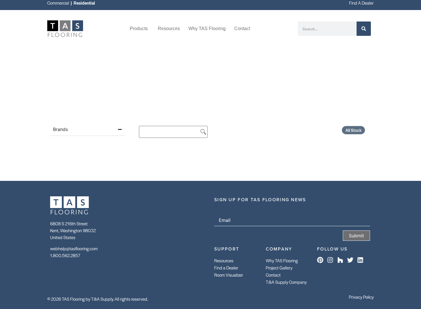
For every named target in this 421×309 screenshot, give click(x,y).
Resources (223, 260)
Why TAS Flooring (282, 260)
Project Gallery (279, 268)
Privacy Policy (361, 297)
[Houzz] (340, 260)
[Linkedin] (360, 260)
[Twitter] (350, 260)
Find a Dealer (226, 268)
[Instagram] (330, 260)
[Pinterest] (320, 260)
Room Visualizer (228, 275)
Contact (273, 275)
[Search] (364, 28)
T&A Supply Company (286, 282)
